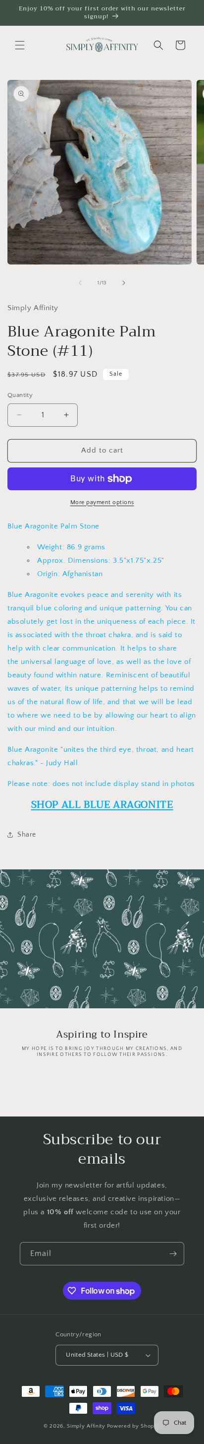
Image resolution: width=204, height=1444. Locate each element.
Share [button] (26, 835)
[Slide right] (124, 283)
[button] (20, 45)
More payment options (102, 502)
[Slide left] (80, 283)
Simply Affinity (86, 1426)
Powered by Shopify (134, 1426)
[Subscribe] (173, 1253)
